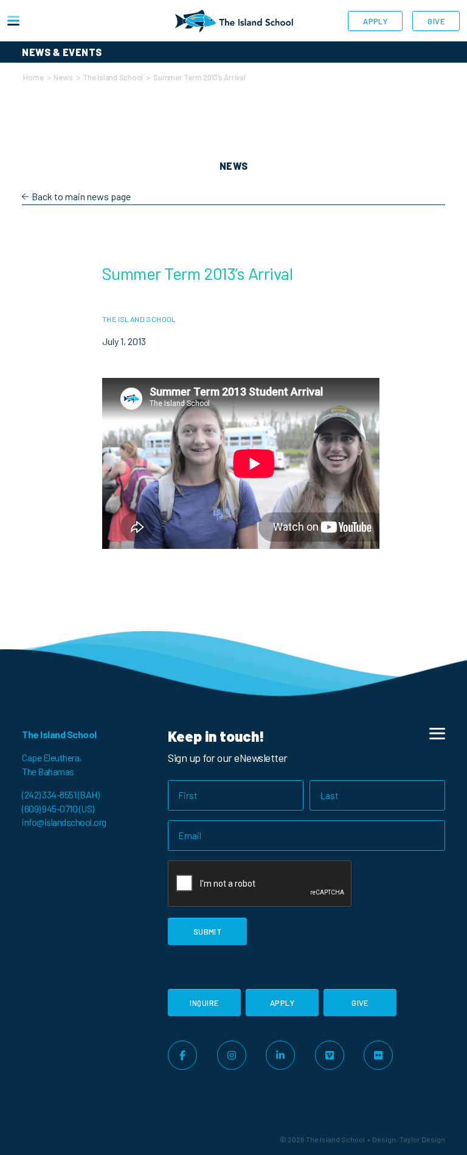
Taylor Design (422, 1139)
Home (33, 77)
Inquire (204, 1003)
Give (436, 21)
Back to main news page (81, 196)
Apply (375, 21)
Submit (207, 932)
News (63, 77)
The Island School (113, 77)
